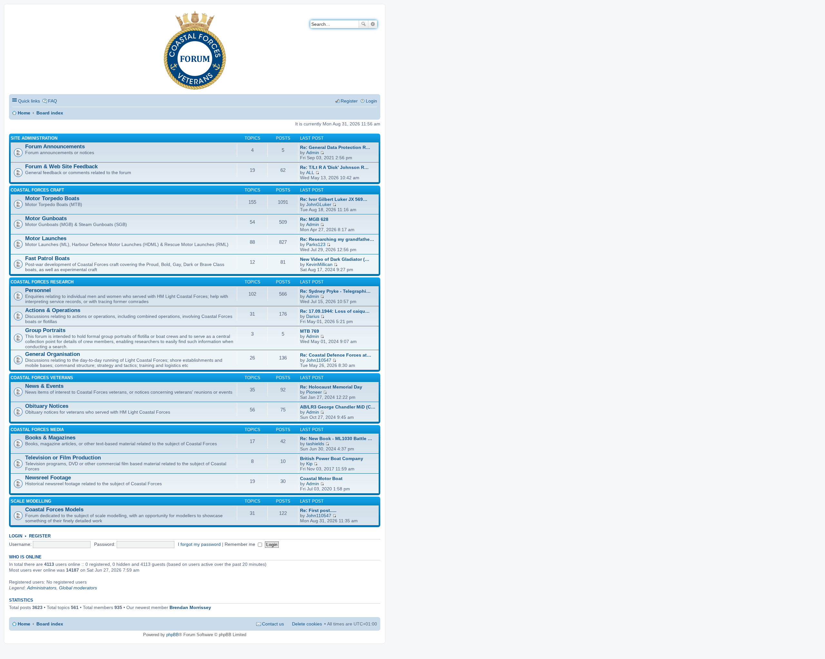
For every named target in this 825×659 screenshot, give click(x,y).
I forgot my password (199, 544)
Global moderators (78, 587)
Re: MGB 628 (314, 219)
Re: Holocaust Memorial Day (331, 386)
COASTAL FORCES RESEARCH (42, 282)
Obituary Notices (46, 406)
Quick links (29, 100)
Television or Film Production (63, 458)
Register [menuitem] (349, 100)
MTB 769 (309, 331)
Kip (309, 463)
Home (24, 112)
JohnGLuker (318, 204)
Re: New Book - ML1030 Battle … (336, 438)
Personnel (38, 290)
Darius (312, 316)
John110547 (318, 360)
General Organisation (52, 354)
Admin (312, 152)
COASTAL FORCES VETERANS (42, 377)
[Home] (14, 15)
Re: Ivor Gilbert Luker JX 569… (333, 199)
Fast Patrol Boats (47, 258)
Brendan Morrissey (190, 607)
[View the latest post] (322, 152)
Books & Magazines (50, 438)
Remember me (241, 544)
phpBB (172, 634)
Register (40, 536)
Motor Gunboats (46, 218)
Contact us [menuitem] (273, 623)
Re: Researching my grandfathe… (337, 239)
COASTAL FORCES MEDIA (37, 429)
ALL (310, 172)
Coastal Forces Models (54, 510)
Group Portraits (45, 330)
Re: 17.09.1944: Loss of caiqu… (335, 311)
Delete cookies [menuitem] (307, 623)
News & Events (44, 386)
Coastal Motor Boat (321, 478)
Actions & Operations (52, 310)
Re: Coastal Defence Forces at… (335, 355)
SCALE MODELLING (31, 501)
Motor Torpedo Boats (52, 198)
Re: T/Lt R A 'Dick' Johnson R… (334, 167)
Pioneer (314, 392)
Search (363, 24)
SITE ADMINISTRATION (34, 138)
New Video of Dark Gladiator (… (334, 259)
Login (15, 536)
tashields (315, 443)
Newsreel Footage (48, 478)
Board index (49, 112)
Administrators (41, 587)
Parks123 (315, 244)
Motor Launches (45, 238)
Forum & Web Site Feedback (61, 166)
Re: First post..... (318, 510)
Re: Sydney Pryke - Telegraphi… (335, 291)
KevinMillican (319, 264)
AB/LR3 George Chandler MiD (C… (337, 406)
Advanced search (372, 24)
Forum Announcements (55, 146)
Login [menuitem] (371, 100)
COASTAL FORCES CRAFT (37, 190)
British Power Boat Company (331, 458)
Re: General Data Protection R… (335, 147)
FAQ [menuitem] (52, 100)
